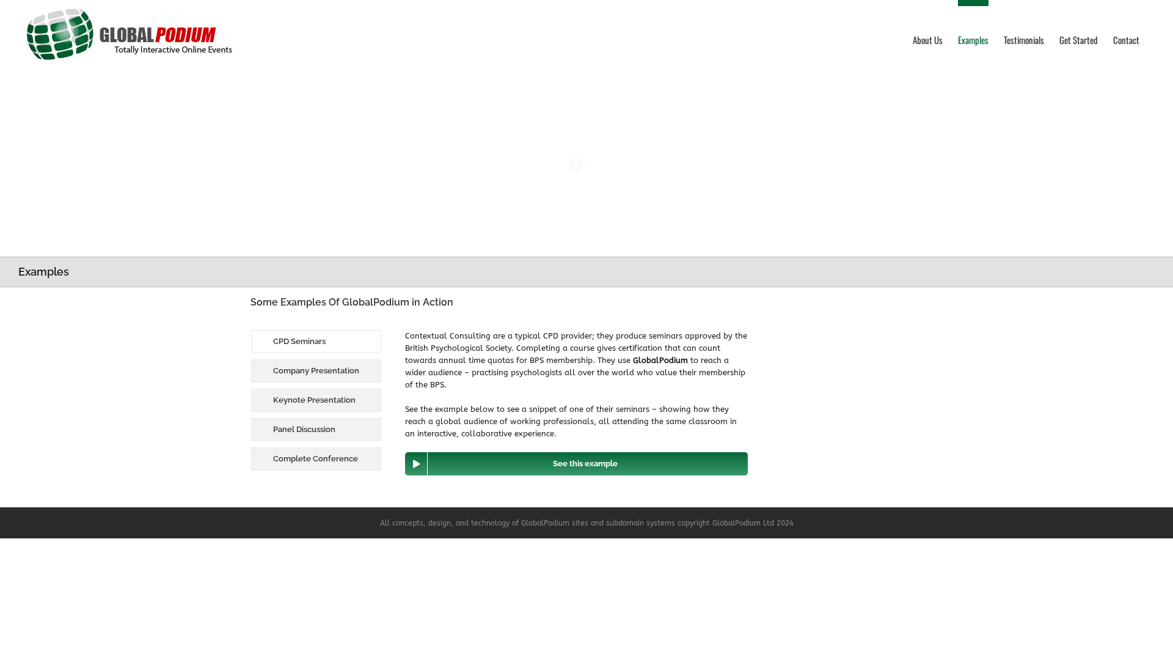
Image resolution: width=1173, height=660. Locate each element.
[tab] (316, 341)
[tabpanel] (576, 403)
